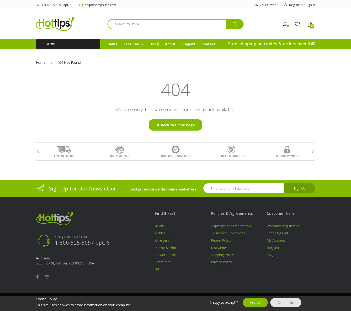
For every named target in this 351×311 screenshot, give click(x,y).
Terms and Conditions (228, 233)
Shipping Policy (222, 255)
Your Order (268, 5)
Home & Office (167, 247)
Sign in (310, 5)
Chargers (162, 240)
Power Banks (165, 255)
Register (295, 5)
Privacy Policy (221, 262)
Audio (159, 226)
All (157, 269)
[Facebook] (37, 277)
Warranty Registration (283, 226)
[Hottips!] (55, 24)
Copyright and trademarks (231, 226)
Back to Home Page (178, 125)
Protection (163, 262)
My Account (276, 240)
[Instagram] (47, 277)
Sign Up (300, 188)
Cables (160, 233)
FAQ (270, 255)
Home (40, 62)
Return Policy (221, 240)
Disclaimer (219, 247)
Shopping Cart (277, 233)
